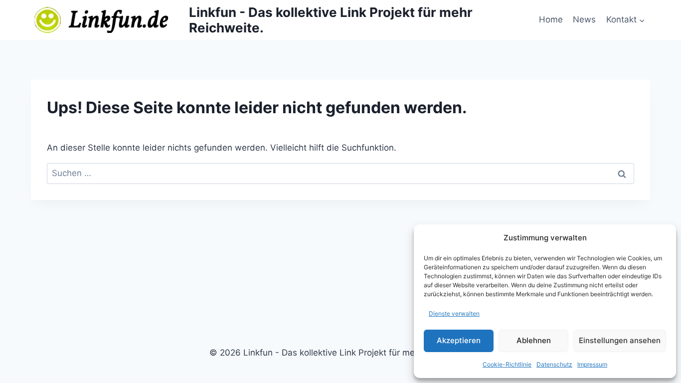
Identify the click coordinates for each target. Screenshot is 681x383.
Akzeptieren (459, 340)
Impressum (592, 364)
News (584, 19)
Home (551, 19)
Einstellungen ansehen (620, 340)
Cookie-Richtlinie (507, 364)
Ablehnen (533, 340)
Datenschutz (554, 364)
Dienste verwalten (454, 313)
